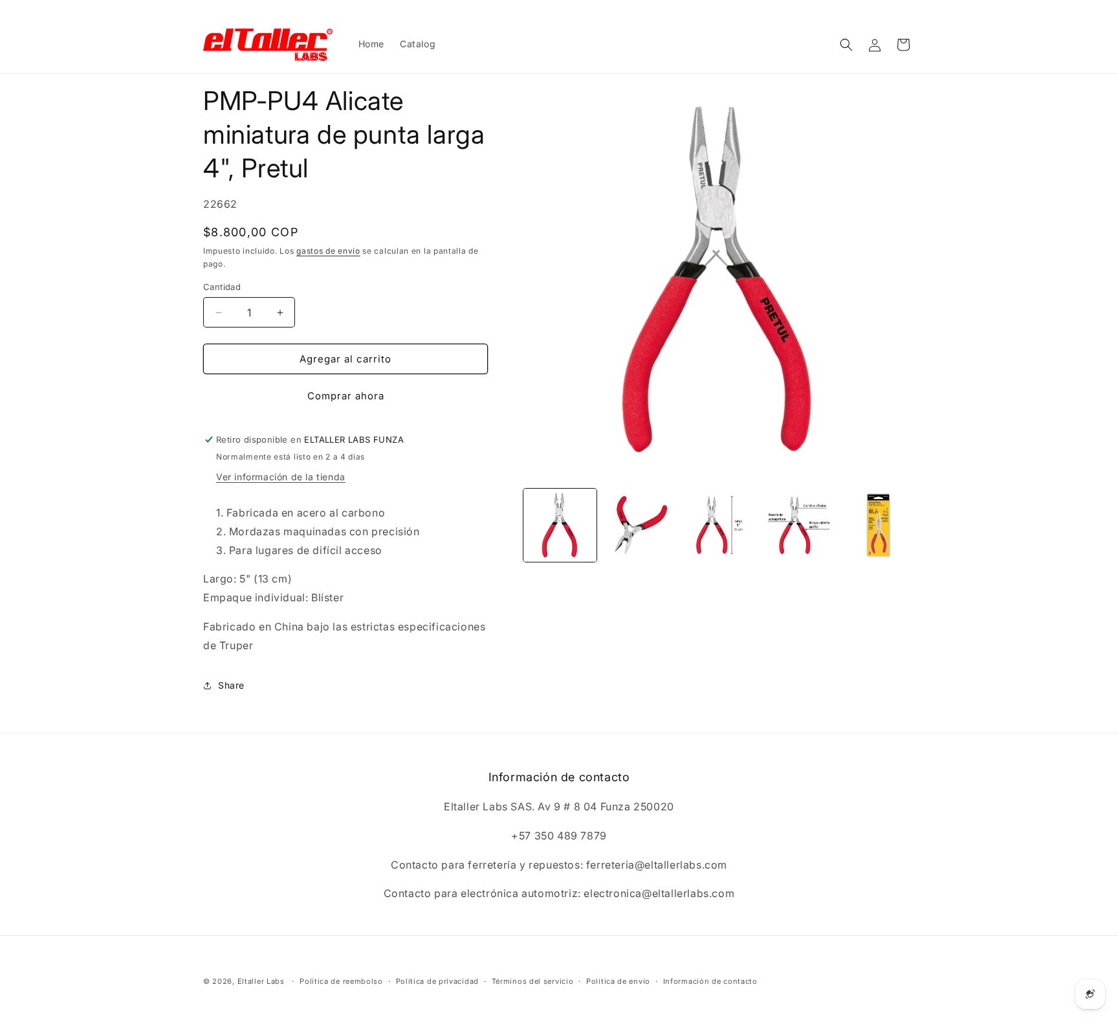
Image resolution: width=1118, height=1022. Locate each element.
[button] (846, 44)
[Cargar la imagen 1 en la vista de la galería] (560, 525)
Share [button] (231, 685)
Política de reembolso (341, 981)
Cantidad (222, 287)
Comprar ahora (345, 396)
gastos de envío (328, 251)
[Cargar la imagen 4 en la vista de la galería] (798, 525)
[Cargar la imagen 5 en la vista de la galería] (878, 525)
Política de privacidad (437, 981)
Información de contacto (710, 981)
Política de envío (618, 981)
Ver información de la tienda (280, 476)
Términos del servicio (533, 981)
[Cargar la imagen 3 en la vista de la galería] (719, 525)
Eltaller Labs (261, 981)
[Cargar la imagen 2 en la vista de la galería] (639, 525)
